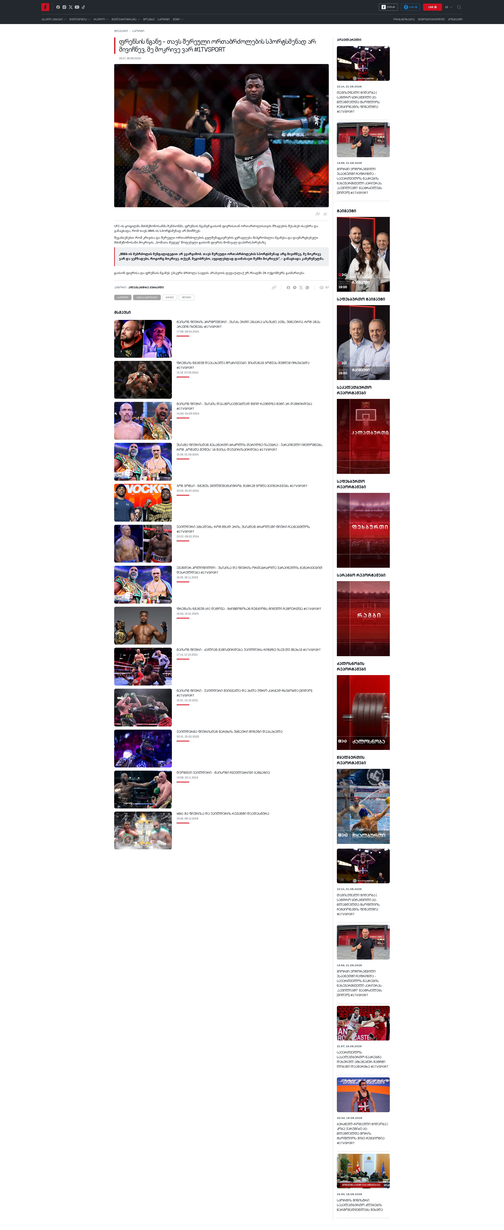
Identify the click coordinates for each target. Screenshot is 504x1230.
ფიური (186, 297)
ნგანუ (170, 297)
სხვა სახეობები (147, 297)
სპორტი (138, 31)
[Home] (45, 7)
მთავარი (121, 31)
